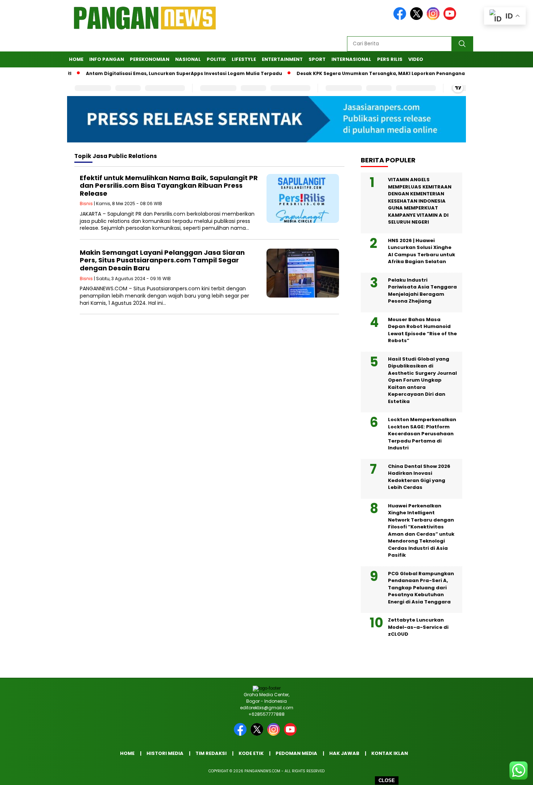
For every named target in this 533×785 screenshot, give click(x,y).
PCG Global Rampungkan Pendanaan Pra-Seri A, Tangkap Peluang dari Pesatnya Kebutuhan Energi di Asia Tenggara (421, 587)
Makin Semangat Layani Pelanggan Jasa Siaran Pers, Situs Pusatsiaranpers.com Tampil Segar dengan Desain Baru (162, 260)
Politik (216, 59)
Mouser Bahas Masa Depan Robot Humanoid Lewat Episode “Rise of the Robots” (422, 330)
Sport (317, 59)
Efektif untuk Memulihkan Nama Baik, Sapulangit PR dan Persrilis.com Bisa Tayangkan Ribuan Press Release (169, 185)
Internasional (351, 59)
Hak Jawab (344, 753)
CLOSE (387, 780)
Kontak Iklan (389, 753)
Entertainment (282, 59)
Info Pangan (106, 59)
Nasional (188, 59)
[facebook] (401, 18)
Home (76, 59)
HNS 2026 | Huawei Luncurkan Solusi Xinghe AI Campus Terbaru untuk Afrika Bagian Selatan (421, 251)
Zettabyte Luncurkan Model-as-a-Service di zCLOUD (418, 626)
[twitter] (417, 18)
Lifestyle (244, 59)
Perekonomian (149, 59)
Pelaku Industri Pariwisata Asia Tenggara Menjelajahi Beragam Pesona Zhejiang (422, 291)
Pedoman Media (296, 753)
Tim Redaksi (211, 753)
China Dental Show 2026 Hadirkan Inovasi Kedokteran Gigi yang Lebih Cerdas (419, 477)
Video (415, 59)
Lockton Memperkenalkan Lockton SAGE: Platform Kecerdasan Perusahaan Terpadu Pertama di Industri (422, 433)
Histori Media (164, 753)
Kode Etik (251, 753)
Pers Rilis (389, 59)
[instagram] (434, 18)
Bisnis (86, 203)
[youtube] (451, 18)
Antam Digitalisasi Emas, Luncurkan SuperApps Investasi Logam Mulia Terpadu (168, 73)
